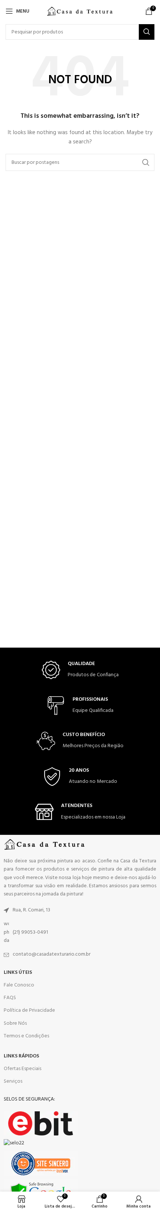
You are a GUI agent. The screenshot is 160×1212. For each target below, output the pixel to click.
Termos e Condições (26, 1036)
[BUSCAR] (146, 32)
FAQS (10, 998)
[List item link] (80, 910)
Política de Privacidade (29, 1010)
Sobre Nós (15, 1023)
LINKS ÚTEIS (18, 972)
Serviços (13, 1081)
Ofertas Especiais (22, 1068)
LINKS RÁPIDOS (21, 1056)
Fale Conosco (19, 985)
